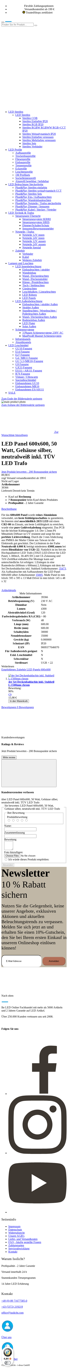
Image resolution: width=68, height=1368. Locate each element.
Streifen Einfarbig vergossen (38, 137)
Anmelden (54, 961)
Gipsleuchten (29, 288)
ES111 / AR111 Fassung (28, 370)
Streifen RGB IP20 (32, 124)
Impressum (14, 1226)
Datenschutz (15, 1229)
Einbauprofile (22, 162)
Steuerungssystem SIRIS (36, 222)
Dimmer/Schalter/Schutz (35, 225)
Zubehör (20, 250)
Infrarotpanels (23, 339)
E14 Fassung (22, 351)
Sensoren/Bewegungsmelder (38, 228)
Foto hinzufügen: (13, 852)
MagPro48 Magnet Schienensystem (41, 335)
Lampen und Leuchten (20, 263)
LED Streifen (15, 111)
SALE (12, 392)
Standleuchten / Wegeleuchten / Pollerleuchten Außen (39, 312)
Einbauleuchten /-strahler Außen (40, 304)
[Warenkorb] (27, 105)
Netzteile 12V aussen (34, 241)
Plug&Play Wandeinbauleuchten (33, 200)
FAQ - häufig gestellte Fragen (24, 1242)
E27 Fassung (22, 354)
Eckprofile (21, 168)
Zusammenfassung (14, 832)
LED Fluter (28, 323)
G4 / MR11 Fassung (26, 357)
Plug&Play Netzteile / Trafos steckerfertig (38, 203)
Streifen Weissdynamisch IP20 (39, 133)
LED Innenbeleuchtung (28, 266)
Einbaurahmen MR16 (27, 386)
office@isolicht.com (12, 1312)
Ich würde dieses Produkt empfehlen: (28, 859)
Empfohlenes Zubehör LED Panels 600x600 (26, 669)
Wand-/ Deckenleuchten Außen (39, 316)
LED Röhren (29, 294)
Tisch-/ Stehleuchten (33, 285)
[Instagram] (37, 1152)
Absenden (8, 865)
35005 (39, 574)
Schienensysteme (24, 329)
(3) (10, 694)
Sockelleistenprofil (25, 178)
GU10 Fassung (23, 348)
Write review (9, 757)
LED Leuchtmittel (18, 345)
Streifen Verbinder (32, 146)
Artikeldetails (8, 590)
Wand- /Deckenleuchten (35, 275)
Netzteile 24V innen (33, 238)
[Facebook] (37, 1093)
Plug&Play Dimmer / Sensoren (32, 206)
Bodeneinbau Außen (33, 320)
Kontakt (12, 1251)
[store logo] (13, 21)
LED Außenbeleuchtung (28, 301)
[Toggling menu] (2, 22)
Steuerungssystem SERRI (36, 219)
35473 (62, 568)
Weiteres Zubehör (32, 260)
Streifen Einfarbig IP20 (35, 121)
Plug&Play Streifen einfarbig (31, 187)
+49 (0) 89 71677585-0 (14, 1300)
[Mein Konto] (27, 51)
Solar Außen (29, 326)
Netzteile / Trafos (24, 231)
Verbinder (27, 253)
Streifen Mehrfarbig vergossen (39, 140)
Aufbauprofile (23, 152)
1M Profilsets (22, 174)
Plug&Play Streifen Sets (28, 193)
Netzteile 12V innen (33, 234)
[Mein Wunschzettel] (27, 78)
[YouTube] (37, 1212)
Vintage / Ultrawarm (26, 376)
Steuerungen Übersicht (27, 215)
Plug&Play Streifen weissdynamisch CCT (38, 190)
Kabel (25, 256)
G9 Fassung (22, 364)
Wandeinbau (29, 272)
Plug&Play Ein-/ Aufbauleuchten (33, 197)
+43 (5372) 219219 (12, 1306)
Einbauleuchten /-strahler (36, 269)
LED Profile (15, 149)
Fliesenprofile (22, 159)
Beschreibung (9, 508)
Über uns (6, 1337)
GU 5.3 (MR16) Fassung (29, 361)
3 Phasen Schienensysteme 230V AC (42, 332)
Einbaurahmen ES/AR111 (29, 389)
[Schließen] (28, 773)
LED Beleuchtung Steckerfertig (25, 184)
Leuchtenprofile (24, 171)
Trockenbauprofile (25, 155)
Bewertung (10, 839)
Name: (8, 825)
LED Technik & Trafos (21, 212)
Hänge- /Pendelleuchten (35, 282)
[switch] (8, 1363)
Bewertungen (17, 707)
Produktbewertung (17, 817)
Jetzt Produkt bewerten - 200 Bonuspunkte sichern (29, 471)
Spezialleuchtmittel (25, 380)
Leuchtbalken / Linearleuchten (39, 291)
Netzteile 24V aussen (34, 244)
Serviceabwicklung (18, 1248)
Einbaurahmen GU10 (27, 383)
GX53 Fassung (23, 367)
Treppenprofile (23, 165)
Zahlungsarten (16, 1245)
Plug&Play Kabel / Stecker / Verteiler (35, 209)
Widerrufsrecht (16, 1232)
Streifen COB (29, 118)
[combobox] (17, 24)
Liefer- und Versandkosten (22, 1239)
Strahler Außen (30, 307)
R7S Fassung (22, 373)
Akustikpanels (23, 342)
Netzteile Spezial (31, 247)
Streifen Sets (29, 143)
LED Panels (29, 297)
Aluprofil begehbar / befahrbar (32, 181)
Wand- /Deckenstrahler (35, 279)
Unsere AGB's (16, 1235)
